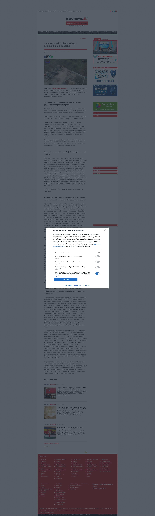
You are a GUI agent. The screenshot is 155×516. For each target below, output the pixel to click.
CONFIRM (66, 279)
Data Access (77, 285)
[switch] (97, 256)
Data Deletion (68, 285)
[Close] (105, 230)
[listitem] (77, 253)
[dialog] (77, 258)
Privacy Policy (86, 285)
